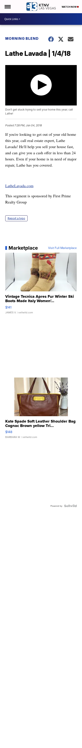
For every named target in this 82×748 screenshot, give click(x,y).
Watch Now (69, 6)
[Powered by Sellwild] (70, 505)
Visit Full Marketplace (62, 247)
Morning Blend (22, 38)
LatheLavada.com (19, 185)
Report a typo (16, 218)
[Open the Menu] (7, 6)
